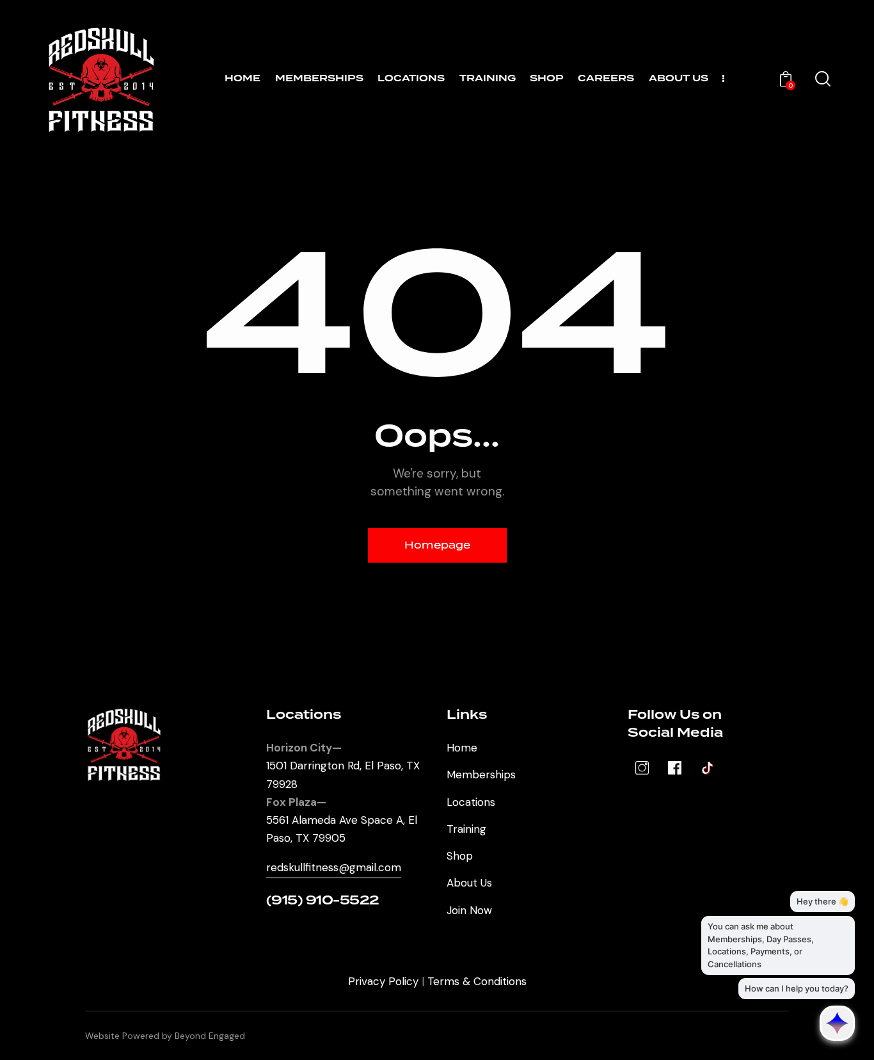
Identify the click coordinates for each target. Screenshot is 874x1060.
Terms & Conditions (477, 981)
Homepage (437, 545)
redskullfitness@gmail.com (333, 867)
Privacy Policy (383, 981)
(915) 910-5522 (322, 901)
